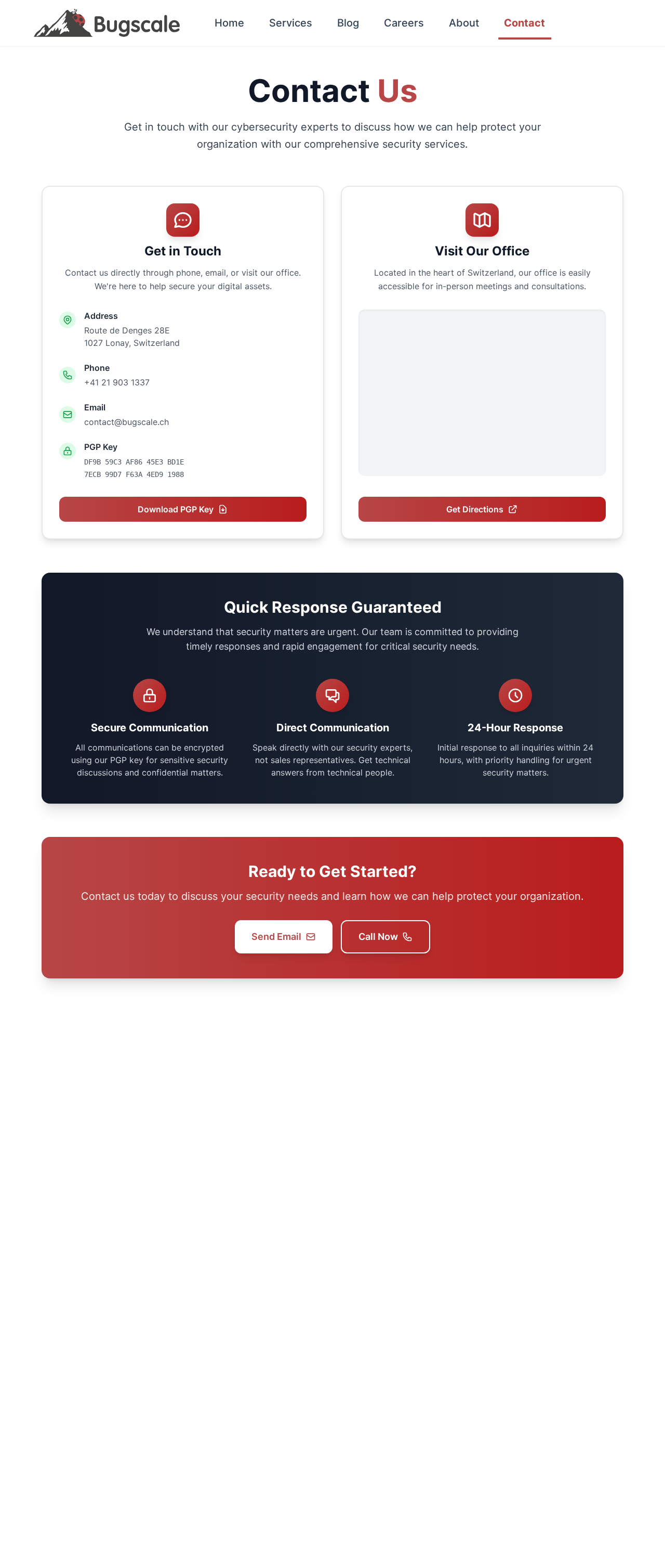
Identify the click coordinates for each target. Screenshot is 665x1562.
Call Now (378, 936)
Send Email (276, 936)
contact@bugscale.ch (126, 422)
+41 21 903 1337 (117, 382)
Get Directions (474, 509)
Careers (404, 23)
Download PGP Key (176, 509)
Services (290, 23)
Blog (348, 23)
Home (229, 23)
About (464, 23)
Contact (524, 23)
